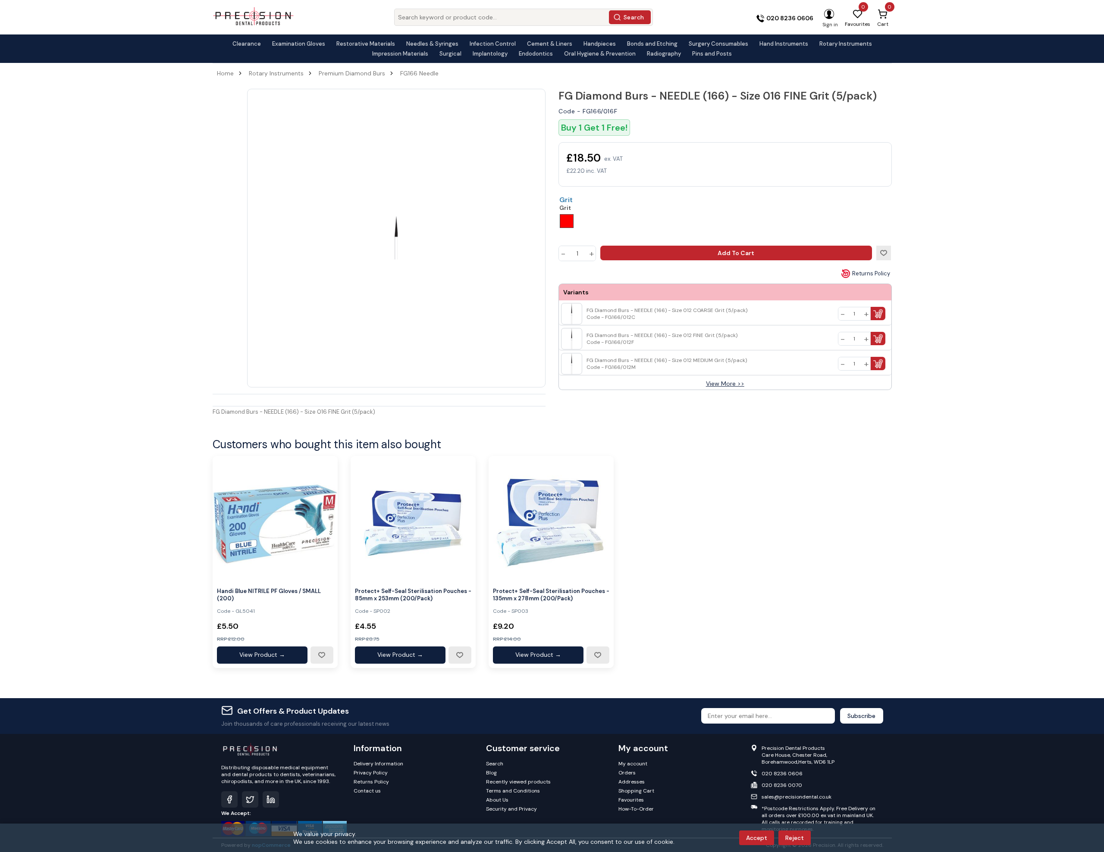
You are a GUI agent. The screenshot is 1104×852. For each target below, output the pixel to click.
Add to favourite (321, 655)
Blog (491, 772)
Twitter (250, 799)
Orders (627, 772)
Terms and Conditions (513, 790)
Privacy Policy (371, 772)
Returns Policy (871, 273)
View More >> (725, 383)
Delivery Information (378, 763)
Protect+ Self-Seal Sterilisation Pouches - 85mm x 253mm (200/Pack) (413, 594)
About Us (497, 799)
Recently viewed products (518, 781)
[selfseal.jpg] (551, 518)
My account (632, 763)
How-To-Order (636, 808)
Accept (756, 838)
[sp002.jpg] (413, 518)
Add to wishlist (883, 253)
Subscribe (861, 716)
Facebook (229, 799)
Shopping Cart (636, 790)
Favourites (631, 799)
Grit (566, 199)
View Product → (262, 655)
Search (634, 17)
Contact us (367, 790)
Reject (794, 838)
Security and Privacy (511, 808)
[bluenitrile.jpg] (275, 518)
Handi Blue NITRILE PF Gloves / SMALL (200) (269, 594)
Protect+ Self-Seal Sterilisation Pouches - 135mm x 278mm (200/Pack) (551, 594)
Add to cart (736, 253)
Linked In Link (271, 799)
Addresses (631, 781)
